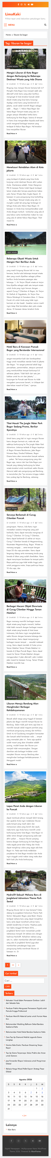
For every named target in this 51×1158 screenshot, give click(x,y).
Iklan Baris (12, 1129)
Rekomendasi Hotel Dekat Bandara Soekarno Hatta (25, 1032)
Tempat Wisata (12, 66)
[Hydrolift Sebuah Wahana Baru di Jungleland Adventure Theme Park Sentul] (25, 881)
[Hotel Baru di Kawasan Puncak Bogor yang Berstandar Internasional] (25, 331)
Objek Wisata (12, 252)
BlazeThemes (36, 1151)
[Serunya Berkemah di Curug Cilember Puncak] (25, 499)
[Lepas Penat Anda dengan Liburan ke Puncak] (25, 786)
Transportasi (12, 697)
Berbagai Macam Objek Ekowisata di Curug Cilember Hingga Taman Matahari (24, 609)
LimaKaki (13, 14)
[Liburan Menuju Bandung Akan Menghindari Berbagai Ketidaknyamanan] (25, 687)
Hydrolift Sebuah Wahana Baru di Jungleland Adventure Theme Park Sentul (24, 898)
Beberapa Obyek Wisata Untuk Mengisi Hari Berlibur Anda (22, 260)
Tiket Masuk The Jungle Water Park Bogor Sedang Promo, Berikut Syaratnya (24, 427)
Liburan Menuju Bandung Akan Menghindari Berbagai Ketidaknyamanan (22, 707)
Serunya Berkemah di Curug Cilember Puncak (21, 516)
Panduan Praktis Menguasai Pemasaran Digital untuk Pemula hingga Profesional (26, 1009)
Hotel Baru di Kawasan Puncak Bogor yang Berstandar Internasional (25, 348)
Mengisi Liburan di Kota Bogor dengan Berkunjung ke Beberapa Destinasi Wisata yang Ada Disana (24, 76)
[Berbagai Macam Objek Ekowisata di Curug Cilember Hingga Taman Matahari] (25, 591)
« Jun (24, 1115)
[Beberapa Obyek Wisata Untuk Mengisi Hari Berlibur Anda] (25, 243)
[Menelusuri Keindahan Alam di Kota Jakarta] (25, 152)
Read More (11, 133)
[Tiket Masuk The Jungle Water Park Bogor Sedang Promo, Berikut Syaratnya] (25, 408)
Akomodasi (11, 341)
